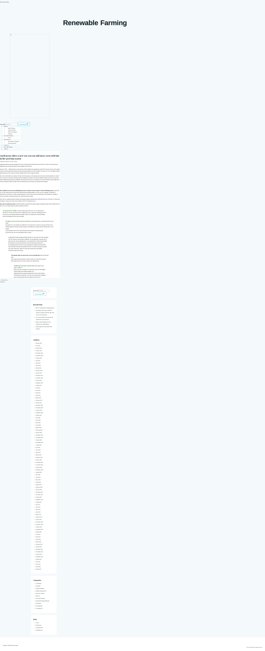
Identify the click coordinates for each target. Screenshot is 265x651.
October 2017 (39, 497)
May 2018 (38, 479)
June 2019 (38, 450)
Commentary (39, 583)
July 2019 (38, 447)
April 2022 (38, 365)
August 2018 (39, 472)
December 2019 (39, 435)
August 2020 (39, 415)
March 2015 (38, 569)
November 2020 (39, 407)
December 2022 (39, 353)
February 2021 (39, 400)
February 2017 (39, 517)
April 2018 (38, 482)
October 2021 (39, 380)
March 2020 (38, 427)
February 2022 (39, 370)
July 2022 (38, 360)
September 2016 (39, 529)
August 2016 (39, 531)
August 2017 (39, 502)
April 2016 (38, 539)
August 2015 (39, 559)
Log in (37, 622)
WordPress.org (39, 630)
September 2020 (39, 412)
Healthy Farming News (41, 591)
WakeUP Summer (12, 130)
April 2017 (38, 512)
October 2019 (39, 440)
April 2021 (38, 395)
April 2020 (38, 425)
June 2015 (38, 564)
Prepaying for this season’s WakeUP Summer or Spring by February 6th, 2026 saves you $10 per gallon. (45, 312)
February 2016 (39, 544)
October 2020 (39, 410)
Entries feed (38, 625)
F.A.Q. (9, 137)
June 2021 (38, 390)
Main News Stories (5, 161)
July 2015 (38, 561)
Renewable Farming (4, 2)
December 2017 (39, 492)
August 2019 (39, 445)
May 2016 (38, 536)
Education (38, 586)
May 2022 (38, 363)
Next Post (3, 281)
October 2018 (39, 467)
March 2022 (38, 368)
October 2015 (39, 554)
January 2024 (39, 350)
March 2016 (38, 541)
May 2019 (38, 452)
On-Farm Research (12, 143)
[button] (134, 126)
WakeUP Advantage (12, 132)
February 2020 (39, 430)
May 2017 (38, 509)
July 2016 (38, 534)
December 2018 (39, 462)
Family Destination (40, 588)
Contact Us (6, 145)
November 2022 (39, 355)
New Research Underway (13, 141)
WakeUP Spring (11, 128)
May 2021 (38, 392)
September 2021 (39, 382)
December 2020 (39, 405)
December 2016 (39, 522)
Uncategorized (39, 608)
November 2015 (39, 551)
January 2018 (39, 489)
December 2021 (39, 375)
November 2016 (39, 524)
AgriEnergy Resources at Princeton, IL (45, 199)
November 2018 (39, 464)
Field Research (7, 139)
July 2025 (38, 345)
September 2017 (39, 499)
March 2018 (38, 484)
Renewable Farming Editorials (42, 600)
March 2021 (38, 397)
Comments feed (39, 627)
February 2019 (39, 457)
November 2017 (39, 494)
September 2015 (39, 556)
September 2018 (39, 469)
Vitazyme (10, 133)
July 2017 (38, 504)
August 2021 (39, 385)
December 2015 (39, 549)
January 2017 (39, 519)
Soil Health (38, 603)
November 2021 (39, 378)
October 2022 (39, 358)
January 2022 (39, 373)
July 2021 (38, 387)
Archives (6, 148)
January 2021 (39, 402)
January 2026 (39, 343)
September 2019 (39, 442)
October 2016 (39, 527)
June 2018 (38, 477)
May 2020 (38, 422)
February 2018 (39, 487)
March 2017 (38, 514)
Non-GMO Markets (8, 147)
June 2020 (38, 420)
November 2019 (39, 437)
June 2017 (38, 507)
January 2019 (39, 459)
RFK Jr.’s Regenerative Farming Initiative (45, 307)
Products (6, 126)
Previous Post (3, 280)
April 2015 (38, 566)
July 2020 (38, 417)
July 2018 (38, 474)
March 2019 (38, 454)
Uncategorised (39, 605)
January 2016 (39, 546)
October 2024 (39, 348)
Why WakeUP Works (8, 135)
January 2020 (39, 432)
